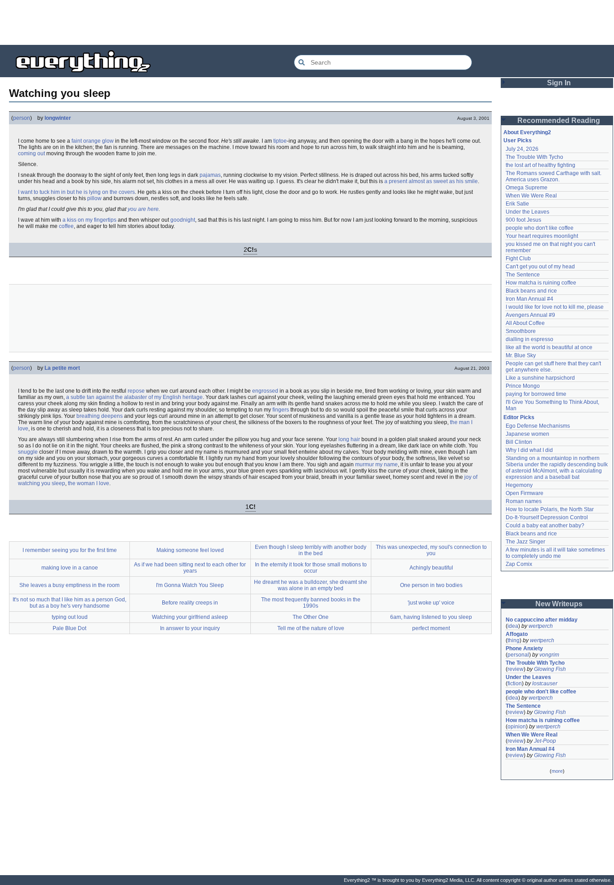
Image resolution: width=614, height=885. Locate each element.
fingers (280, 410)
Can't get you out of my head (540, 266)
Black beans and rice (531, 291)
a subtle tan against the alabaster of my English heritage (134, 397)
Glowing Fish (550, 669)
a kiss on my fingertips (89, 220)
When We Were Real (531, 196)
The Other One (311, 617)
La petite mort (62, 368)
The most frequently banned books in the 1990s (310, 602)
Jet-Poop (545, 741)
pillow (94, 198)
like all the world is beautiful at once (549, 347)
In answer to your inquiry (190, 628)
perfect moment (431, 628)
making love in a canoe (69, 568)
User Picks (517, 140)
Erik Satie (517, 204)
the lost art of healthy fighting (540, 165)
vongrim (549, 655)
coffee (66, 226)
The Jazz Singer (525, 542)
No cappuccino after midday (542, 620)
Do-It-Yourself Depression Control (547, 517)
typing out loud (70, 617)
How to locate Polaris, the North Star (550, 509)
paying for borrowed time (536, 394)
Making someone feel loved (190, 550)
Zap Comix (519, 564)
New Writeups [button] (559, 604)
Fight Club (518, 258)
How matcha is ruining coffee (541, 283)
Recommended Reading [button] (558, 120)
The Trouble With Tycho (534, 157)
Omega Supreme (526, 187)
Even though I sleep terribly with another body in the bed (310, 550)
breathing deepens (99, 416)
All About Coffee (525, 323)
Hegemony (519, 485)
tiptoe (280, 141)
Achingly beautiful (431, 568)
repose (136, 391)
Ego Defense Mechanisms (538, 426)
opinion (516, 726)
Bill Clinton (519, 442)
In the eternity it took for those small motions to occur (311, 567)
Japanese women (527, 434)
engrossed (265, 391)
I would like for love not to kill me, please (555, 307)
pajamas (210, 175)
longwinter (57, 118)
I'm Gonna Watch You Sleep (190, 585)
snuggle (28, 452)
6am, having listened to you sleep (431, 617)
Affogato (517, 634)
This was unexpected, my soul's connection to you (431, 550)
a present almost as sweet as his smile (431, 181)
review (515, 669)
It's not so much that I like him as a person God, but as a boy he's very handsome (69, 602)
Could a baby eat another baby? (545, 525)
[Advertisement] (307, 22)
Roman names (524, 501)
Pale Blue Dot (69, 628)
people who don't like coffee (540, 228)
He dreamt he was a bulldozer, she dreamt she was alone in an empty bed (310, 585)
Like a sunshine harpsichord (540, 378)
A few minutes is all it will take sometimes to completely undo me (556, 553)
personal (518, 655)
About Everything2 (527, 132)
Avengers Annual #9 (530, 315)
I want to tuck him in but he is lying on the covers (76, 192)
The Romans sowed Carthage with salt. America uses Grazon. (554, 176)
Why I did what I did (529, 450)
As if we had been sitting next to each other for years (190, 567)
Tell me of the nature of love (310, 628)
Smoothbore (521, 331)
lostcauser (544, 683)
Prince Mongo (523, 386)
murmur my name (376, 464)
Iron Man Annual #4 (529, 299)
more (557, 771)
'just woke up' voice (431, 603)
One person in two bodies (431, 585)
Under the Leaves (527, 212)
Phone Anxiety (524, 648)
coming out (31, 153)
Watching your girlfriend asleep (190, 617)
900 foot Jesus (523, 220)
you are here (143, 209)
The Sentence (523, 275)
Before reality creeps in (190, 603)
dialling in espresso (529, 339)
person (21, 118)
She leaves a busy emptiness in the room (69, 585)
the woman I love (88, 483)
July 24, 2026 (522, 149)
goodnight (182, 220)
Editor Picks (518, 417)
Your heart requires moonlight (542, 236)
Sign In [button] (559, 83)
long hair (349, 439)
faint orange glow (92, 141)
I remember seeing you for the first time (69, 550)
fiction (514, 683)
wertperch (541, 626)
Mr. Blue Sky (521, 355)
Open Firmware (524, 493)
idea (512, 626)
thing (513, 640)
